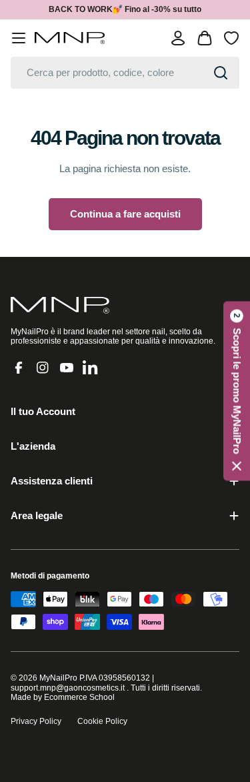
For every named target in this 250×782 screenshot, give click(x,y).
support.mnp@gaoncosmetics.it (68, 688)
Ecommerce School (79, 697)
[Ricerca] (221, 73)
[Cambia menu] (19, 38)
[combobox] (125, 73)
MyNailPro (58, 678)
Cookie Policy (102, 721)
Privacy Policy (36, 721)
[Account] (178, 38)
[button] (236, 391)
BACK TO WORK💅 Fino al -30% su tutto (125, 9)
